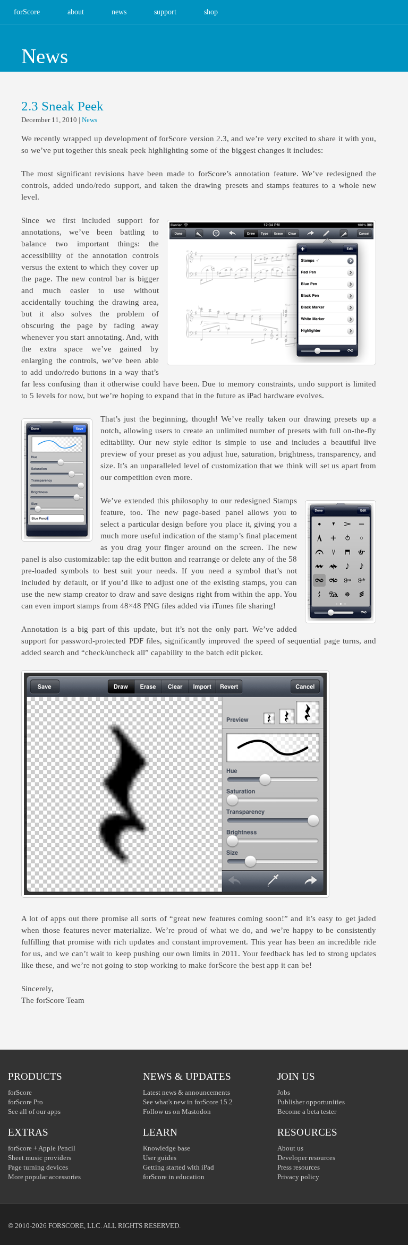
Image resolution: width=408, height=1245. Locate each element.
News (89, 120)
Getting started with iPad (178, 1167)
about (75, 12)
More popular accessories (44, 1177)
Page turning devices (38, 1167)
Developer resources (306, 1158)
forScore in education (174, 1177)
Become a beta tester (306, 1111)
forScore (27, 12)
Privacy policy (298, 1177)
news (119, 12)
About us (290, 1148)
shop (211, 12)
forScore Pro (25, 1102)
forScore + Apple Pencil (41, 1148)
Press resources (298, 1167)
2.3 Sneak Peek (62, 106)
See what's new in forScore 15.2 (188, 1102)
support (165, 12)
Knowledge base (166, 1148)
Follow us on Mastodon (177, 1111)
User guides (159, 1158)
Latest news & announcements (186, 1092)
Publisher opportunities (311, 1102)
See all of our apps (34, 1111)
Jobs (283, 1092)
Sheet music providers (39, 1158)
